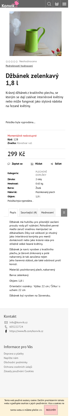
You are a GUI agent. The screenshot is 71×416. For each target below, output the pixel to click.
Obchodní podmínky (15, 362)
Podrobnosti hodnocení (19, 66)
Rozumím (51, 409)
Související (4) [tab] (29, 212)
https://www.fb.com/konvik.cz (26, 331)
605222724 (16, 326)
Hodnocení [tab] (47, 212)
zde (40, 409)
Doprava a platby (14, 353)
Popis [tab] (13, 212)
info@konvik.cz (18, 322)
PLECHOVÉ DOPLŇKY (41, 173)
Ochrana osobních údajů (18, 367)
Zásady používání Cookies (19, 371)
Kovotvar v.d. (24, 143)
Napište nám (11, 358)
